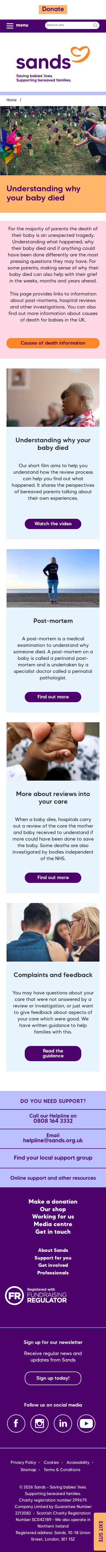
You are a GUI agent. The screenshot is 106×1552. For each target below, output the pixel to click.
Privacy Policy (23, 1463)
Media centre (53, 1224)
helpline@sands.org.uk (53, 1138)
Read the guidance (53, 1053)
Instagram (39, 1423)
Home (12, 100)
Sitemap (28, 1470)
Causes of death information (53, 343)
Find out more (53, 697)
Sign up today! (53, 1378)
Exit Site (100, 1531)
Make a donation (53, 1202)
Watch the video (53, 524)
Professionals (53, 1273)
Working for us (53, 1217)
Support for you (53, 1258)
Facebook (16, 1423)
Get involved (53, 1265)
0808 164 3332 (53, 1119)
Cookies (51, 1463)
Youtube (86, 1423)
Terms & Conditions (62, 1470)
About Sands (53, 1250)
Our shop (53, 1209)
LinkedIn (63, 1423)
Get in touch (53, 1232)
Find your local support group (53, 1158)
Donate (53, 9)
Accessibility (78, 1463)
